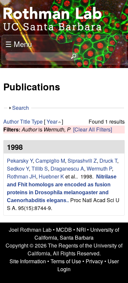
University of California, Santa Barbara (76, 233)
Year (52, 121)
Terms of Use (66, 261)
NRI (81, 229)
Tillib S (40, 168)
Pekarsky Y (20, 160)
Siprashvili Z (82, 160)
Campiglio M (50, 160)
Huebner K (51, 176)
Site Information (28, 261)
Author (11, 121)
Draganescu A (67, 168)
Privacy (94, 261)
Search (20, 107)
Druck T (108, 160)
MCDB (64, 229)
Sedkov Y (18, 168)
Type (37, 121)
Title (25, 121)
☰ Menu (18, 43)
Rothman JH (21, 176)
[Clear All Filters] (92, 129)
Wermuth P (99, 168)
